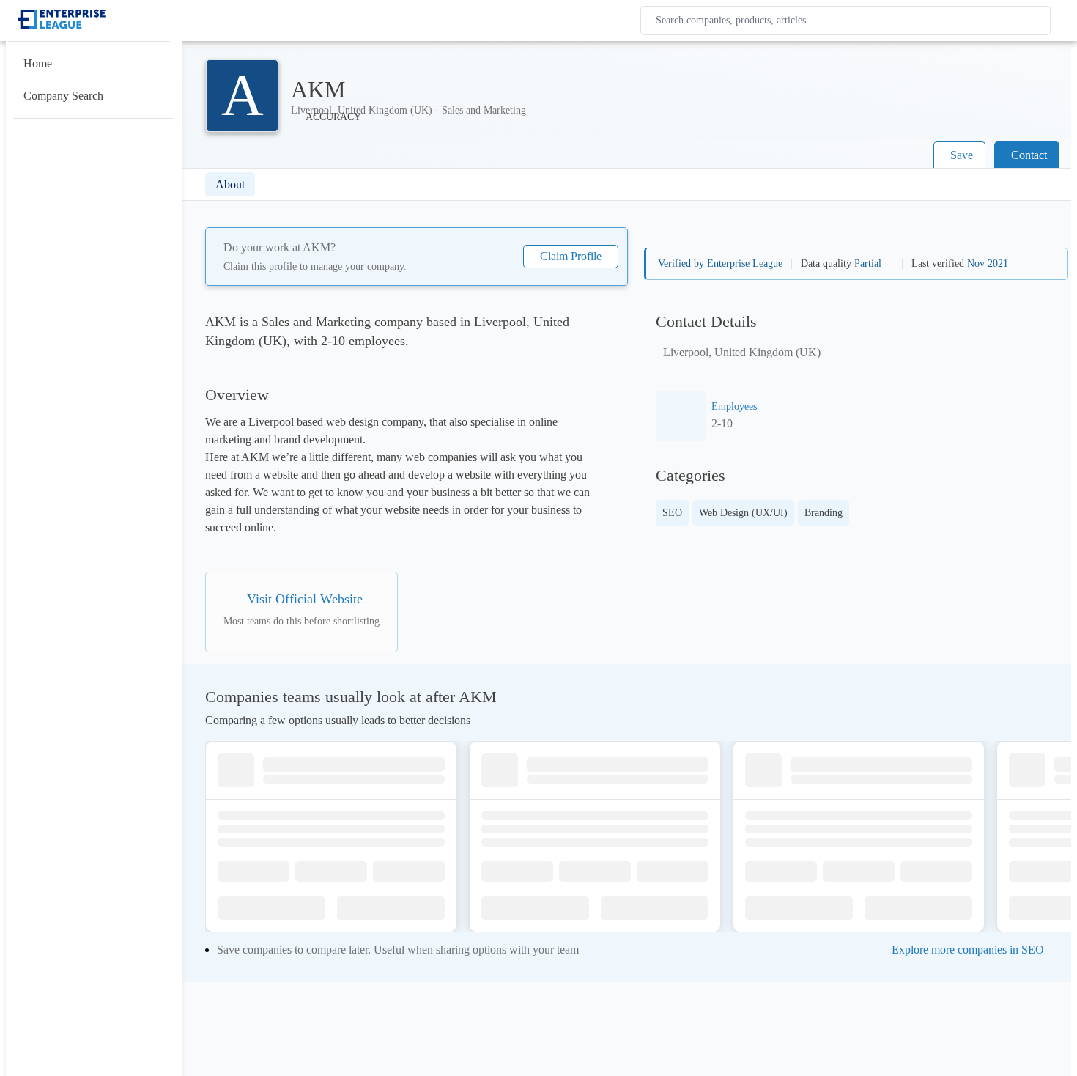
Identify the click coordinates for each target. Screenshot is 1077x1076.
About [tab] (230, 184)
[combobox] (848, 20)
